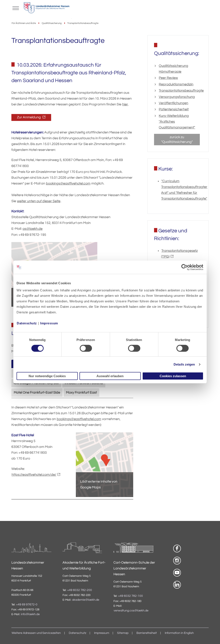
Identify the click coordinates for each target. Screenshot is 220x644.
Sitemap (122, 633)
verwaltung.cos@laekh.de (131, 610)
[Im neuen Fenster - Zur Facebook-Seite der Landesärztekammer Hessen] (177, 548)
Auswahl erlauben (110, 376)
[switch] (86, 348)
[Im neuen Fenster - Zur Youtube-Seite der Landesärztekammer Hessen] (177, 572)
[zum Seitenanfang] (211, 635)
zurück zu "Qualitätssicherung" (177, 139)
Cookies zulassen (173, 376)
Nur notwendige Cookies (47, 376)
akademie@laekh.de (85, 599)
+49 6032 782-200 (79, 590)
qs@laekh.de (33, 228)
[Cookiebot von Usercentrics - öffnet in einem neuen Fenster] (184, 267)
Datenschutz (27, 323)
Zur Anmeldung (29, 117)
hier (125, 104)
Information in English (179, 633)
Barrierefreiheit (146, 633)
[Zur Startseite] (46, 9)
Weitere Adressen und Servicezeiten (36, 633)
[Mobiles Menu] (15, 7)
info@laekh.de (30, 614)
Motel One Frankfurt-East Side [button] (37, 392)
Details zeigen (184, 364)
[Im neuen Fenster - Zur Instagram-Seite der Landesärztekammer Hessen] (177, 560)
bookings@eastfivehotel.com (68, 183)
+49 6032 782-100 (130, 595)
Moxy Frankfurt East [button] (81, 392)
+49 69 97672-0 (26, 604)
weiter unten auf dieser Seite (38, 201)
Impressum (49, 323)
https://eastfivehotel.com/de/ (34, 474)
